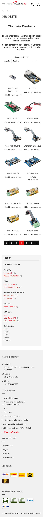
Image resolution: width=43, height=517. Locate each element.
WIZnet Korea (11, 295)
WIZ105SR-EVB (32, 118)
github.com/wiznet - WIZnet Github (17, 428)
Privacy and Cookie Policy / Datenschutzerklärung (13, 403)
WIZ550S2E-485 (33, 203)
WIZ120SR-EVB (13, 173)
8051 (7, 315)
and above (12, 287)
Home (4, 11)
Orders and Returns (11, 416)
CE (6, 329)
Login (5, 449)
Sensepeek (10, 273)
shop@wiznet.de (11, 377)
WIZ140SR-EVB (32, 173)
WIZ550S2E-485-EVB (13, 203)
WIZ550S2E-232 (13, 230)
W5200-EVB (32, 89)
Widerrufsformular (11, 432)
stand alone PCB (11, 307)
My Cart (6, 453)
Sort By (7, 61)
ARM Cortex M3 (11, 321)
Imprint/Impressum (11, 398)
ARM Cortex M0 (11, 318)
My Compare (8, 457)
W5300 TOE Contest (13, 276)
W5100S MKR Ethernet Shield (13, 90)
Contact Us (7, 412)
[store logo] (16, 3)
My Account (8, 445)
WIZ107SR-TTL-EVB (12, 146)
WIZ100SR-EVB (13, 118)
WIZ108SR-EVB (32, 230)
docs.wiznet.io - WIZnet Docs (14, 424)
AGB (5, 408)
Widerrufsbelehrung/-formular (15, 420)
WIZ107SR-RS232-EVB (32, 146)
